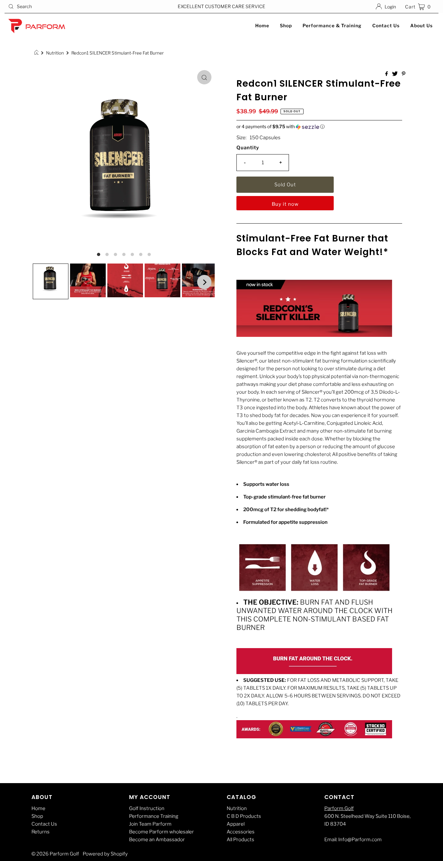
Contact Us (386, 25)
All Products (240, 840)
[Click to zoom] (204, 77)
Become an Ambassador (157, 840)
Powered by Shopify (105, 854)
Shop (286, 25)
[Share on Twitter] (395, 74)
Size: (241, 138)
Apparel (236, 824)
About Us (421, 25)
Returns (40, 832)
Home (262, 25)
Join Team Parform (150, 824)
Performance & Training (332, 25)
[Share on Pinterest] (403, 74)
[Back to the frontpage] (37, 53)
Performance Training (153, 816)
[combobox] (76, 6)
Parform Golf (339, 808)
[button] (319, 127)
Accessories (241, 832)
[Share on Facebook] (387, 74)
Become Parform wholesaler (161, 832)
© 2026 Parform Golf (55, 854)
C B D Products (244, 816)
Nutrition (55, 52)
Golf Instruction (146, 808)
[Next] (204, 282)
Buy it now (285, 204)
